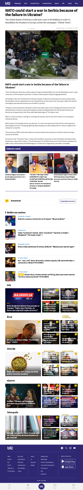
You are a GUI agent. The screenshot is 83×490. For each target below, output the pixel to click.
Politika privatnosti (48, 465)
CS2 (8, 398)
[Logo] (7, 3)
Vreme (33, 465)
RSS (42, 471)
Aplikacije (44, 468)
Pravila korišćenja (47, 462)
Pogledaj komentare (67, 201)
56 (13, 231)
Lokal (20, 471)
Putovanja (11, 471)
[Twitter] (66, 448)
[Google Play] (68, 461)
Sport (9, 459)
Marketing (44, 456)
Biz (8, 462)
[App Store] (68, 466)
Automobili (21, 468)
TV (31, 459)
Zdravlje (10, 468)
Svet (8, 303)
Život (9, 465)
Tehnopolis (21, 465)
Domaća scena (66, 395)
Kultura (20, 456)
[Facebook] (62, 448)
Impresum (44, 459)
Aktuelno (10, 337)
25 (13, 272)
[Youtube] (74, 448)
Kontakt (43, 474)
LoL (45, 385)
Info (8, 456)
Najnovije (18, 3)
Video (32, 456)
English (33, 462)
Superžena (21, 459)
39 (13, 245)
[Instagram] (70, 448)
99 (13, 217)
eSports (20, 462)
